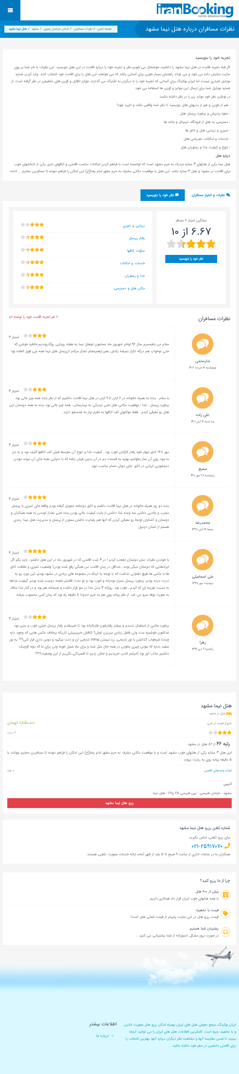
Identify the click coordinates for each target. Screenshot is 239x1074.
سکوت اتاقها (136, 250)
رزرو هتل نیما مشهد (119, 803)
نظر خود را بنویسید (160, 195)
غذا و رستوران (135, 275)
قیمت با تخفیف (207, 910)
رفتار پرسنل (137, 238)
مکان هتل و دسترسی (129, 288)
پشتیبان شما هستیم (204, 928)
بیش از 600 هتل (207, 891)
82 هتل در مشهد (200, 744)
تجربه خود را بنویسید (212, 57)
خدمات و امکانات (132, 263)
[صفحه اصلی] (196, 10)
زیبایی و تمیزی (134, 225)
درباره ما (102, 1036)
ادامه (14, 171)
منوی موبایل (10, 10)
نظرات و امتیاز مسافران (209, 195)
